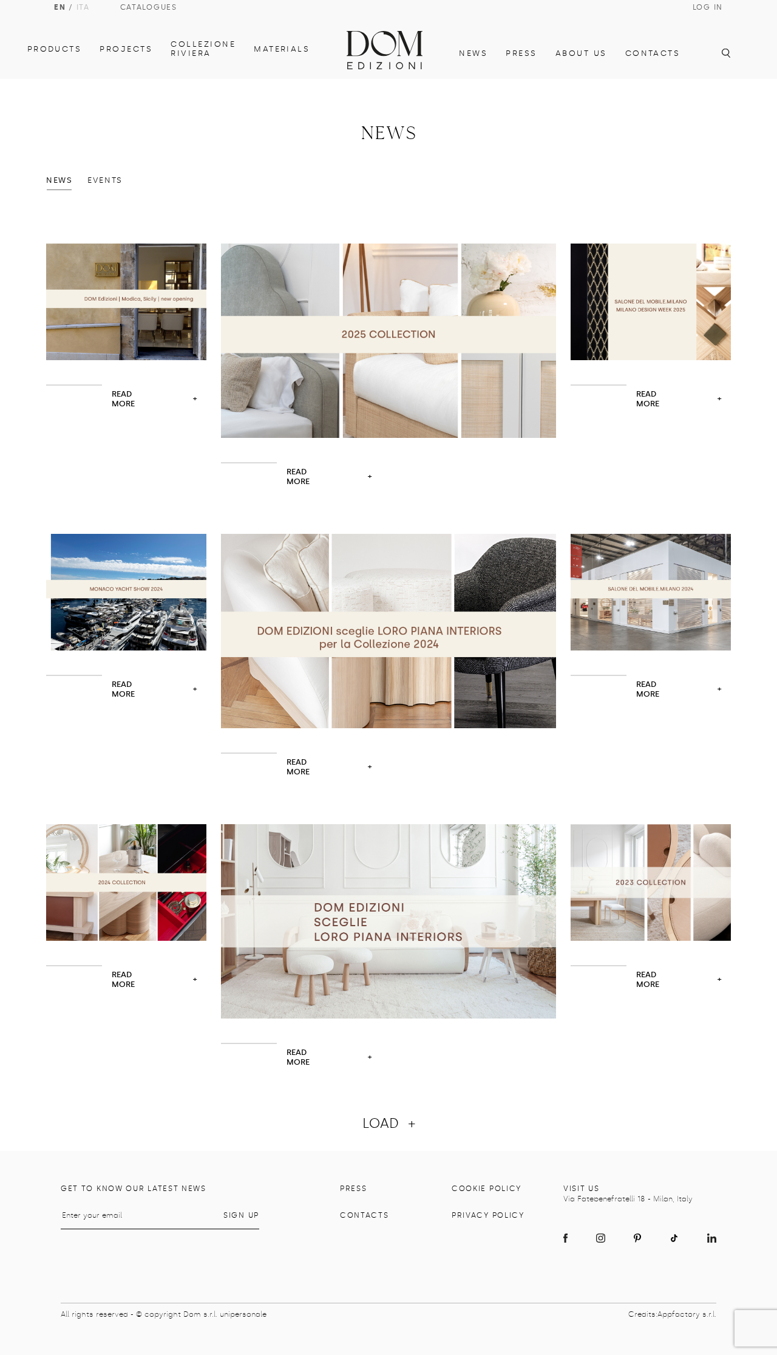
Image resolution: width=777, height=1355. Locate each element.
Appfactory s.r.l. (686, 1314)
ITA (83, 7)
